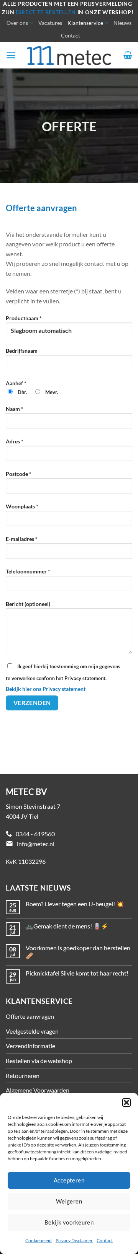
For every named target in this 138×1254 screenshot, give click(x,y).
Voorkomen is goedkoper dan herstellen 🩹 (78, 951)
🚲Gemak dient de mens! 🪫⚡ (67, 926)
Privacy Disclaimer (74, 1240)
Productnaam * (24, 318)
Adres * (14, 441)
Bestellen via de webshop (39, 1060)
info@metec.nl (35, 843)
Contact (105, 1240)
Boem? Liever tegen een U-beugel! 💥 (75, 903)
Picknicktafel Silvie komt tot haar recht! (77, 973)
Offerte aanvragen (30, 1016)
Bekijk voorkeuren (69, 1222)
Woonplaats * (22, 506)
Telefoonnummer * (28, 571)
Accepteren (69, 1180)
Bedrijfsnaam (22, 350)
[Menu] (11, 55)
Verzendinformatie (30, 1045)
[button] (126, 1102)
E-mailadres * (22, 539)
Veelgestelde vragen (32, 1031)
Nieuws (122, 23)
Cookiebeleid (38, 1240)
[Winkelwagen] (127, 55)
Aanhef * (32, 387)
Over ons (17, 23)
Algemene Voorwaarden (37, 1090)
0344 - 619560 (35, 833)
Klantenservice (85, 23)
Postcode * (18, 474)
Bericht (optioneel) (28, 604)
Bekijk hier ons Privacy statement (45, 689)
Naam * (14, 409)
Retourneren (22, 1075)
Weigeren (69, 1201)
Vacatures (50, 23)
